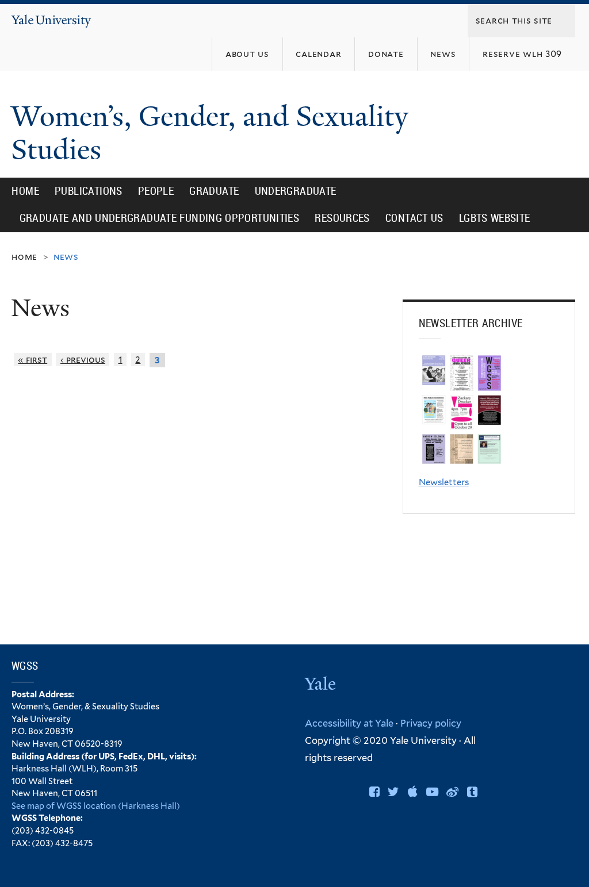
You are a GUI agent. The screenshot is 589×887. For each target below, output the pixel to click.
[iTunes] (413, 792)
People (156, 190)
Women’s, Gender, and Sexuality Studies (209, 133)
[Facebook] (374, 792)
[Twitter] (393, 792)
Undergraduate (295, 190)
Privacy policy (430, 723)
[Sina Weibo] (452, 792)
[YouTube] (432, 792)
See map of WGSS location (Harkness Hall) (96, 806)
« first (32, 359)
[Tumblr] (472, 792)
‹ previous (82, 359)
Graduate (214, 190)
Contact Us (414, 217)
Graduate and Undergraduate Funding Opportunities (160, 217)
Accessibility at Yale (349, 723)
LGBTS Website (494, 217)
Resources (342, 217)
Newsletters (444, 482)
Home (25, 190)
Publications (89, 190)
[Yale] (322, 685)
